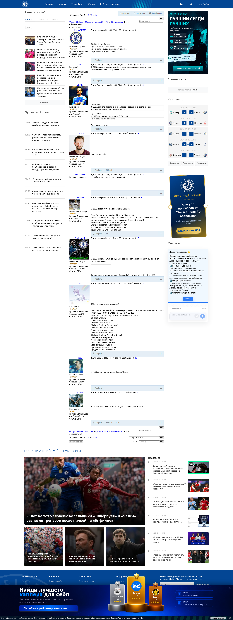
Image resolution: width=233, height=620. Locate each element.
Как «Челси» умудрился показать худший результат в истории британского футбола (49, 79)
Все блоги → (45, 102)
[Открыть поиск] (191, 4)
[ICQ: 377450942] (117, 422)
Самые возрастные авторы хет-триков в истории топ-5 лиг (48, 192)
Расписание (188, 163)
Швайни (80, 197)
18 (142, 283)
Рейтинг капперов (110, 4)
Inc (80, 283)
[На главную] (25, 4)
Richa (80, 64)
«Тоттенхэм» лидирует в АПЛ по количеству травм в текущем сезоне (168, 539)
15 (142, 174)
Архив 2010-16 (101, 22)
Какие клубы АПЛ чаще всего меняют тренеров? (47, 236)
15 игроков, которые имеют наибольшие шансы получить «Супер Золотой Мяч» (47, 223)
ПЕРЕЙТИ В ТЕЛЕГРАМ (186, 68)
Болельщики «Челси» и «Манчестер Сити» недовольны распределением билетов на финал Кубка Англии (168, 470)
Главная (49, 4)
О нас (24, 581)
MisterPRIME (80, 30)
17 (137, 238)
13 (142, 85)
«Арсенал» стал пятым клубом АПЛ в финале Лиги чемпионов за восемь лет (169, 486)
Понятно (188, 299)
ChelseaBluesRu (29, 576)
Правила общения (86, 581)
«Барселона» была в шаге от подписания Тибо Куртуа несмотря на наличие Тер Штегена (46, 207)
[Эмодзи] (196, 316)
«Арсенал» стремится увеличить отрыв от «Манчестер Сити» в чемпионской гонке (168, 557)
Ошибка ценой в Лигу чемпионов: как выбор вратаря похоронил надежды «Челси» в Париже (51, 53)
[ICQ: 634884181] (107, 233)
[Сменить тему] (181, 4)
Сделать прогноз (189, 230)
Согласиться (218, 618)
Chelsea (80, 133)
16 (142, 197)
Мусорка (89, 22)
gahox (80, 392)
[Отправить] (202, 316)
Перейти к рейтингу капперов (49, 608)
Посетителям (85, 576)
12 (142, 64)
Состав (91, 4)
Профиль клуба (55, 581)
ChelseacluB (80, 238)
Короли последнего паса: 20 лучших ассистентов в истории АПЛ (48, 152)
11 (137, 30)
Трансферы (77, 4)
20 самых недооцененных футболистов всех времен (45, 124)
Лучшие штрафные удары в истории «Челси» (47, 180)
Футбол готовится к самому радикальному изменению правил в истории (46, 137)
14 (137, 133)
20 (138, 392)
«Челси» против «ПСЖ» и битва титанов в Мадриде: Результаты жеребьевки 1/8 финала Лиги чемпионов (51, 66)
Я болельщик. (117, 22)
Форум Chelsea (76, 22)
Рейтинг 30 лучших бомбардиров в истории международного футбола (45, 167)
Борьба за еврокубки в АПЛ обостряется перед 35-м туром (167, 520)
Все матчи (174, 163)
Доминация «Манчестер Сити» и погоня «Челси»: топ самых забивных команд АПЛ (168, 504)
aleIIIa (80, 85)
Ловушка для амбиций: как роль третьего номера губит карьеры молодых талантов (50, 92)
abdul (80, 358)
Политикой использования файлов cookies (127, 618)
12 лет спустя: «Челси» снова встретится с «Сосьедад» (46, 249)
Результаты (202, 163)
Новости (62, 4)
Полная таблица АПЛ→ (188, 90)
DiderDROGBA (80, 174)
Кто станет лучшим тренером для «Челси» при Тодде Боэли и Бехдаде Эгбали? (50, 40)
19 (136, 358)
